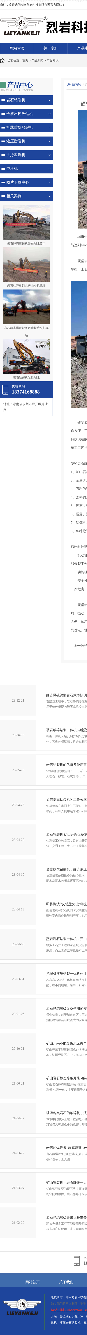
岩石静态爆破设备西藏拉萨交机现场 (26, 331)
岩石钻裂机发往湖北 (26, 377)
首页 (25, 60)
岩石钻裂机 (15, 100)
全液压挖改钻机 (19, 114)
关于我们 (50, 48)
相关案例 (14, 196)
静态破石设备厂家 (71, 1316)
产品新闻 (37, 60)
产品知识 (52, 60)
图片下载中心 (17, 182)
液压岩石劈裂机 (70, 1322)
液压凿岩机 (15, 141)
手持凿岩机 (15, 155)
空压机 (12, 168)
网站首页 (17, 48)
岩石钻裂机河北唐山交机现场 (26, 285)
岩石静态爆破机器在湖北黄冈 (26, 243)
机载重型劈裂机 (19, 127)
